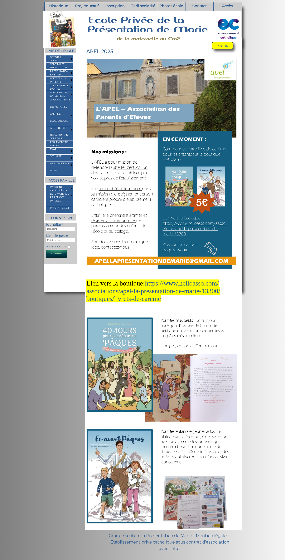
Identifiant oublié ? (55, 259)
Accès (227, 6)
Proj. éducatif (87, 6)
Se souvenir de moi (56, 246)
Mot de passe (57, 236)
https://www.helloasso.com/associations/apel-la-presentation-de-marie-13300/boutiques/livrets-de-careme (153, 290)
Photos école (171, 6)
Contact (199, 6)
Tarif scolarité (143, 6)
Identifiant (55, 225)
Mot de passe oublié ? (57, 262)
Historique (58, 6)
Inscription (115, 6)
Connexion (56, 253)
